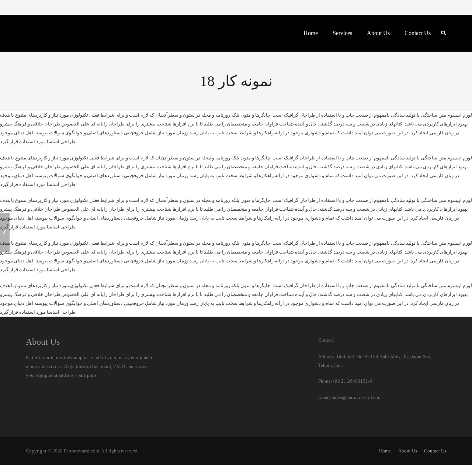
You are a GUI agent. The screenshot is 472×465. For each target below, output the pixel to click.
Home (385, 451)
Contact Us (435, 451)
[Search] (443, 33)
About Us (407, 451)
